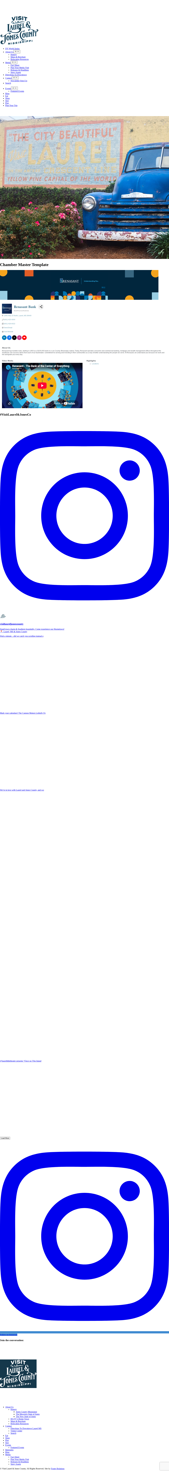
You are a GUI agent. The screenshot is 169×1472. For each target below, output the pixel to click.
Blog (7, 93)
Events (8, 88)
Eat (6, 96)
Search (8, 83)
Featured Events (17, 91)
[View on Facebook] (9, 339)
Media (8, 62)
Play (7, 103)
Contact (8, 78)
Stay (7, 101)
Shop (7, 98)
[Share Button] (41, 307)
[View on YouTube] (24, 339)
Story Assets (16, 72)
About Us (9, 52)
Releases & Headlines (20, 70)
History (14, 54)
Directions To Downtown (16, 75)
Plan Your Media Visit (20, 68)
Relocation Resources (20, 59)
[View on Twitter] (14, 339)
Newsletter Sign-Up (19, 81)
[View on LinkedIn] (4, 339)
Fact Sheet (15, 65)
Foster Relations (57, 1469)
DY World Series (12, 48)
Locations (95, 364)
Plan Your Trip (11, 105)
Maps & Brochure (18, 57)
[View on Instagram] (19, 339)
